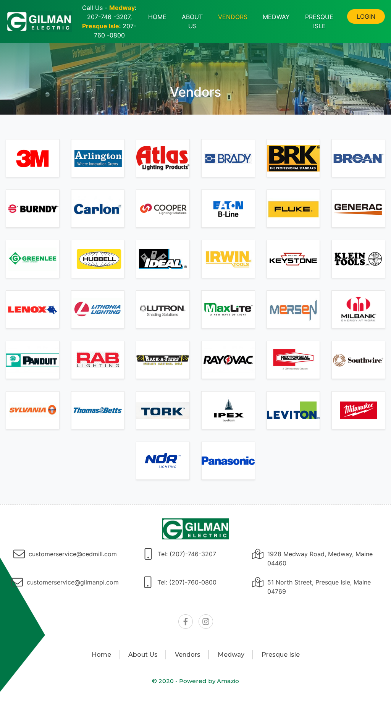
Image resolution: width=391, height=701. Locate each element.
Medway (276, 17)
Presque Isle (319, 21)
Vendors (232, 17)
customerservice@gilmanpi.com (73, 582)
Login (366, 16)
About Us (192, 21)
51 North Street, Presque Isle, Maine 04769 (319, 586)
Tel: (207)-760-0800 (187, 582)
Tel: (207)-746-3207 (187, 554)
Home (157, 17)
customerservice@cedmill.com (73, 554)
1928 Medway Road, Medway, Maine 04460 (320, 558)
